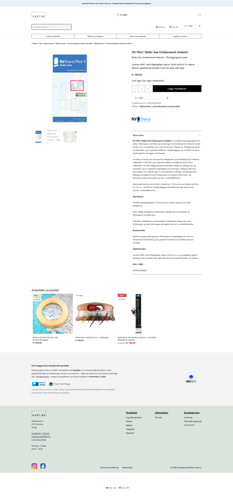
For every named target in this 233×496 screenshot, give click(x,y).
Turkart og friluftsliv (53, 36)
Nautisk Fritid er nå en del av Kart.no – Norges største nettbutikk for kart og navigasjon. (116, 3)
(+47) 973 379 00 (39, 439)
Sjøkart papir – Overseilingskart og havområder (74, 43)
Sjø (40, 43)
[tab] (166, 135)
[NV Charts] (141, 119)
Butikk (35, 43)
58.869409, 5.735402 (40, 433)
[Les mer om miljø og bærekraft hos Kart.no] (39, 384)
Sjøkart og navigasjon (95, 36)
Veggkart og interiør (180, 36)
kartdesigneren (42, 376)
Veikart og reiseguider (138, 36)
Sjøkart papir (49, 43)
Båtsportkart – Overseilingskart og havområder (113, 43)
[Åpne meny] (199, 14)
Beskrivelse (138, 135)
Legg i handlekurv (177, 88)
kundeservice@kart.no (41, 436)
